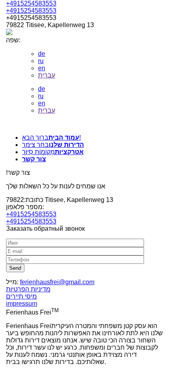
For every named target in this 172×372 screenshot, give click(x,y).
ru (41, 60)
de (41, 53)
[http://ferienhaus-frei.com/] (86, 124)
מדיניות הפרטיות (28, 289)
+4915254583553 (31, 3)
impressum (21, 303)
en (41, 68)
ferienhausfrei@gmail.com (57, 282)
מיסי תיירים (21, 296)
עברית (46, 75)
